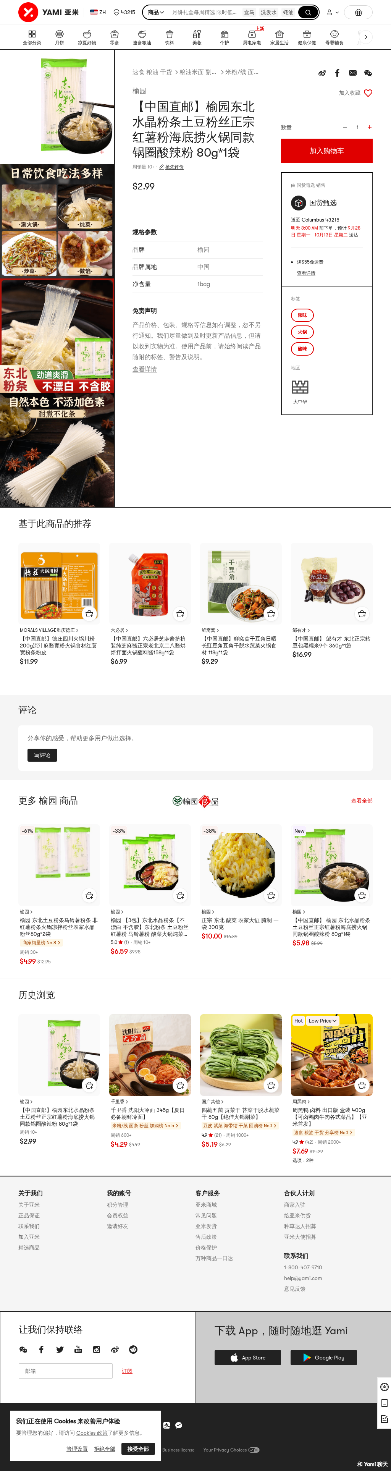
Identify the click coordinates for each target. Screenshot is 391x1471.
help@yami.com (303, 1278)
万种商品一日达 (214, 1258)
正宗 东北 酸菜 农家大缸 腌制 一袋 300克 (240, 923)
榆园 (139, 91)
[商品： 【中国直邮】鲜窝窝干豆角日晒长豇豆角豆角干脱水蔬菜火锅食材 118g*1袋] (241, 584)
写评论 (42, 755)
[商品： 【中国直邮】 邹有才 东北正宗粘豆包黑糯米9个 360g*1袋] (332, 584)
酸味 (302, 348)
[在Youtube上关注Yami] (78, 1349)
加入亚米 (29, 1237)
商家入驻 (294, 1205)
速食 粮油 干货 (152, 72)
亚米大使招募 (300, 1237)
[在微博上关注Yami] (115, 1349)
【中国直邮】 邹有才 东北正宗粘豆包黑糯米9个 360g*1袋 (331, 642)
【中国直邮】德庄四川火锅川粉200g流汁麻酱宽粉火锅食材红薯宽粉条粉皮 (58, 645)
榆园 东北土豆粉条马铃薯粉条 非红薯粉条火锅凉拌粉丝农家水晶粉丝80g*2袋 (59, 927)
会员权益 (117, 1215)
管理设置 (77, 1449)
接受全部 (138, 1449)
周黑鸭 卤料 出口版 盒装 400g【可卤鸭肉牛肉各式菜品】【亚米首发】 (329, 1117)
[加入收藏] (368, 92)
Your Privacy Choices (225, 1450)
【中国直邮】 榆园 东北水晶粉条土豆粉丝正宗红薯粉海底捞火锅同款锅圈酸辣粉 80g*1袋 (331, 927)
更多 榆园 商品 (48, 800)
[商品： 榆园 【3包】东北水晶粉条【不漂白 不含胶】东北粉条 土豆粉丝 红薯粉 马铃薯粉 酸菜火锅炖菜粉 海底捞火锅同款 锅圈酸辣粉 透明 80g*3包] (150, 865)
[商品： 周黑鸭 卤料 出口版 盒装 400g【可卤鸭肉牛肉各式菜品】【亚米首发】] (332, 1055)
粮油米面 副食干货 (198, 72)
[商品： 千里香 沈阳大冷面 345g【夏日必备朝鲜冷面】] (150, 1055)
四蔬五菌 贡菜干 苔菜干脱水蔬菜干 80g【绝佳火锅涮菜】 (241, 1113)
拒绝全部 (104, 1449)
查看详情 (144, 369)
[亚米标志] (49, 12)
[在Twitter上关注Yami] (60, 1349)
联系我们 (29, 1226)
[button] (124, 12)
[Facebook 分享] (337, 73)
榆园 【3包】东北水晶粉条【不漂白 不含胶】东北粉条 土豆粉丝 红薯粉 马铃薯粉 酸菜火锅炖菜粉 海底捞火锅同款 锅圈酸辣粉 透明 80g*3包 (150, 927)
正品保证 (29, 1215)
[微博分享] (322, 73)
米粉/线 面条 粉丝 (244, 72)
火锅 (302, 332)
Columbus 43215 (320, 220)
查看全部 (362, 801)
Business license (178, 1450)
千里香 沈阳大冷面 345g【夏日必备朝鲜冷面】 (148, 1113)
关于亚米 (29, 1205)
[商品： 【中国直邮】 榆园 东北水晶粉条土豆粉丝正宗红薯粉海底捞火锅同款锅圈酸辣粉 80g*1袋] (332, 865)
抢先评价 (174, 167)
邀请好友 (117, 1226)
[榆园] (195, 800)
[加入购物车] (89, 613)
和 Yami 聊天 (372, 1464)
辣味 (302, 315)
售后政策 (206, 1237)
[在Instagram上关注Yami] (96, 1349)
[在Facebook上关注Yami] (41, 1349)
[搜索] (308, 12)
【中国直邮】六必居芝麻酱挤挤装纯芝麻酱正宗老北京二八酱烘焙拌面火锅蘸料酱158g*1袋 (148, 645)
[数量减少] (345, 127)
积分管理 (117, 1205)
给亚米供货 (297, 1215)
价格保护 (206, 1247)
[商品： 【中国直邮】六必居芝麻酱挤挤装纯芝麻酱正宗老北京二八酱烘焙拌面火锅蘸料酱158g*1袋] (150, 584)
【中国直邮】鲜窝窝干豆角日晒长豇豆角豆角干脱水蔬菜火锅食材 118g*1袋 (239, 645)
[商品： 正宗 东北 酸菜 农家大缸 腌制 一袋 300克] (241, 865)
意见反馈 (294, 1289)
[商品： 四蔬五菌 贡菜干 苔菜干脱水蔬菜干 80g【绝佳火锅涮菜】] (241, 1055)
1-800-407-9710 (303, 1267)
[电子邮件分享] (352, 73)
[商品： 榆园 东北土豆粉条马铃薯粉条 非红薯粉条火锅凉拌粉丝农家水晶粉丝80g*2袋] (59, 865)
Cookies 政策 (92, 1433)
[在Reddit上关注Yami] (133, 1349)
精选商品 (29, 1247)
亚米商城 (206, 1205)
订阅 (127, 1371)
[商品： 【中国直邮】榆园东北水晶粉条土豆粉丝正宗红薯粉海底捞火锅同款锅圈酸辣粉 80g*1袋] (59, 1055)
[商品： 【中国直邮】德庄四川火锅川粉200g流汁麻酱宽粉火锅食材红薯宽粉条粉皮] (59, 584)
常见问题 (206, 1215)
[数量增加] (370, 127)
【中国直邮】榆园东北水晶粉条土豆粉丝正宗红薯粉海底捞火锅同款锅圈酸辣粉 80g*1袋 (57, 1117)
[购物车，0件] (358, 12)
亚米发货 (206, 1226)
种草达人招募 (300, 1226)
